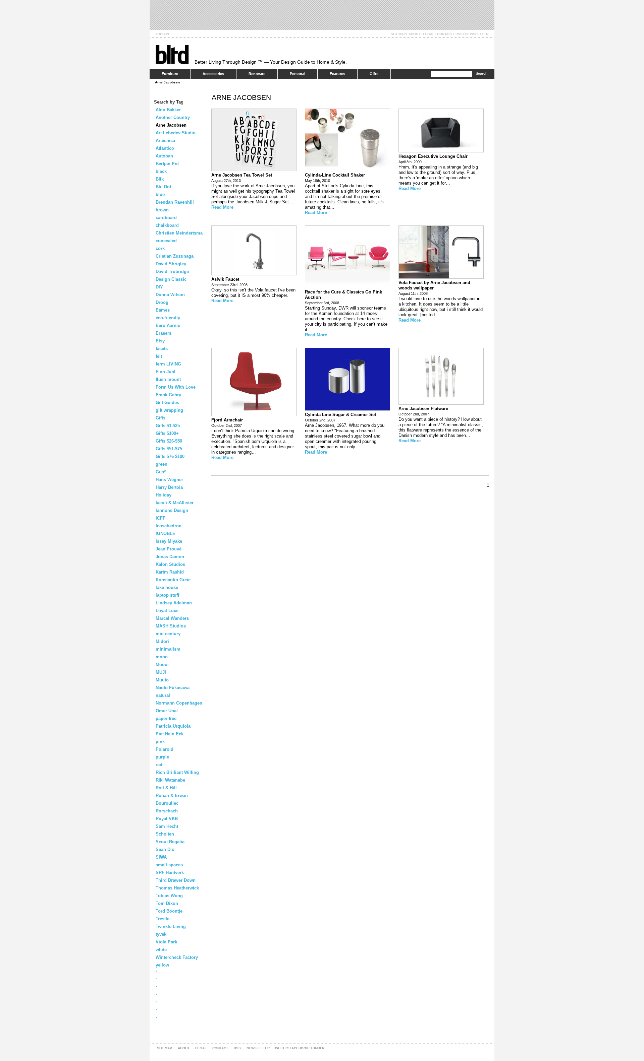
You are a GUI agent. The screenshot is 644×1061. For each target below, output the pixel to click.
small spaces (169, 864)
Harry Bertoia (169, 487)
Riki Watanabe (170, 780)
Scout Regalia (170, 841)
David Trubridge (172, 271)
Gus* (161, 471)
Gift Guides (167, 402)
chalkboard (167, 225)
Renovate (257, 74)
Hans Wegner (169, 479)
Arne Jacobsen (167, 82)
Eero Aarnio (168, 325)
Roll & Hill (166, 787)
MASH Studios (171, 625)
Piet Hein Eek (169, 733)
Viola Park (166, 941)
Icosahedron (168, 525)
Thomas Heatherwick (177, 887)
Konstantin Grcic (173, 579)
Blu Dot (163, 186)
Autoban (164, 155)
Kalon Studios (170, 564)
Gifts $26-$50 (169, 441)
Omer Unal (167, 710)
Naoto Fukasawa (173, 687)
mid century (168, 633)
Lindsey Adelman (174, 602)
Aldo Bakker (168, 109)
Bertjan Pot (167, 163)
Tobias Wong (169, 895)
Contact (445, 34)
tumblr (317, 1048)
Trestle (162, 918)
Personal (297, 74)
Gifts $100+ (167, 433)
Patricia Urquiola (173, 726)
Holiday (163, 495)
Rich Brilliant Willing (177, 772)
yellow (162, 965)
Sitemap (398, 34)
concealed (166, 240)
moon (162, 656)
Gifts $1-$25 (168, 425)
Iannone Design (172, 510)
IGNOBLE (165, 533)
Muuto (162, 679)
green (161, 464)
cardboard (166, 217)
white (161, 949)
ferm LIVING (168, 364)
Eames (163, 310)
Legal (428, 34)
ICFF (160, 518)
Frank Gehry (168, 394)
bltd (172, 54)
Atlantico (165, 148)
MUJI (161, 672)
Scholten (165, 834)
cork (160, 248)
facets (162, 348)
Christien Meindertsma (179, 233)
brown (162, 209)
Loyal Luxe (167, 610)
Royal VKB (167, 818)
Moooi (162, 664)
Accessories (213, 74)
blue (160, 194)
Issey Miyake (169, 541)
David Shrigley (171, 263)
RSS (459, 34)
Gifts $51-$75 (169, 448)
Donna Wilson (170, 294)
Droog (162, 302)
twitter (280, 1048)
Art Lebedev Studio (176, 132)
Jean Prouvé (168, 548)
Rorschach (167, 810)
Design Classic (171, 279)
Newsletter (476, 34)
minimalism (168, 649)
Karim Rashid (170, 572)
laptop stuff (167, 595)
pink (160, 741)
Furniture (170, 74)
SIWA (161, 857)
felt (159, 356)
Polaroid (164, 749)
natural (163, 695)
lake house (167, 587)
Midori (162, 641)
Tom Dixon (167, 903)
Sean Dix (165, 849)
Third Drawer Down (176, 880)
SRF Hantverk (170, 872)
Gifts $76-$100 (170, 456)
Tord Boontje (169, 911)
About (414, 34)
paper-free (166, 718)
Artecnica (165, 140)
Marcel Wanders (172, 618)
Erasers (163, 333)
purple (162, 756)
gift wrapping (169, 410)
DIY (159, 286)
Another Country (173, 117)
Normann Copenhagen (179, 703)
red (159, 764)
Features (337, 74)
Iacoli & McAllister (175, 502)
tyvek (161, 934)
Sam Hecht (167, 826)
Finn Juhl (165, 371)
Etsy (160, 340)
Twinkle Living (171, 926)
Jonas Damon (170, 556)
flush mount (168, 379)
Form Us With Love (176, 387)
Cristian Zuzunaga (175, 256)
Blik (160, 179)
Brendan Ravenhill (175, 202)
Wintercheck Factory (177, 957)
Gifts (374, 74)
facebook (299, 1048)
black (161, 171)
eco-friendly (168, 317)
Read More (222, 207)
